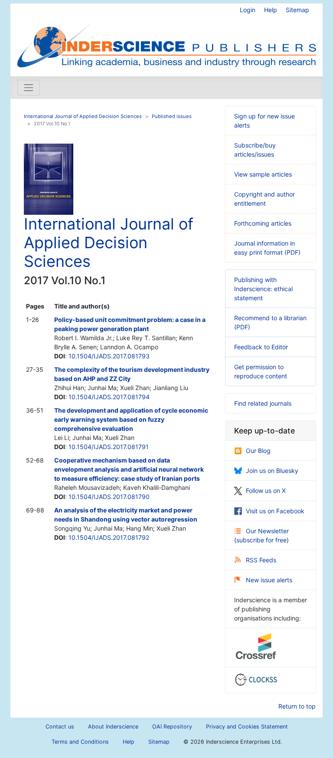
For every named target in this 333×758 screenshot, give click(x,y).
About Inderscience (113, 726)
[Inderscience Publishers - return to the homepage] (166, 36)
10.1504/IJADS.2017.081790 (109, 496)
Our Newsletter (267, 531)
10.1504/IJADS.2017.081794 (109, 396)
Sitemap (297, 9)
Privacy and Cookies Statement (247, 726)
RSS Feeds (261, 560)
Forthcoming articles (262, 223)
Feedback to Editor (261, 347)
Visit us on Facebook (275, 511)
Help (270, 9)
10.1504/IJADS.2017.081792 (109, 537)
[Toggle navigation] (28, 87)
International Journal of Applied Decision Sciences (83, 116)
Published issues (172, 116)
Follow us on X (266, 490)
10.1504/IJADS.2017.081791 (109, 446)
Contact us (60, 726)
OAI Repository (172, 726)
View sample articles (263, 174)
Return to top (297, 706)
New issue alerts (269, 580)
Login (247, 9)
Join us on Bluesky (272, 470)
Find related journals (262, 403)
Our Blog (258, 450)
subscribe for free (261, 540)
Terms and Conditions (80, 741)
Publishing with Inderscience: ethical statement (263, 289)
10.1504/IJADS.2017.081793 (109, 356)
